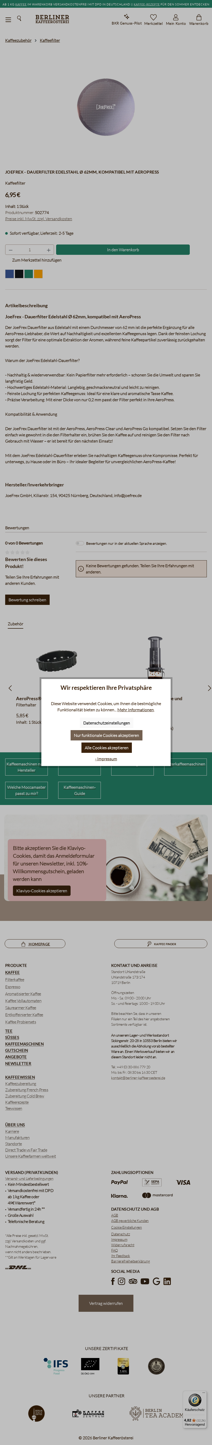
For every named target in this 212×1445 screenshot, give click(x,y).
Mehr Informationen (135, 709)
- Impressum (106, 758)
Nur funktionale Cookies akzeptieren (106, 735)
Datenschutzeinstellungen (106, 722)
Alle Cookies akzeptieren (106, 747)
